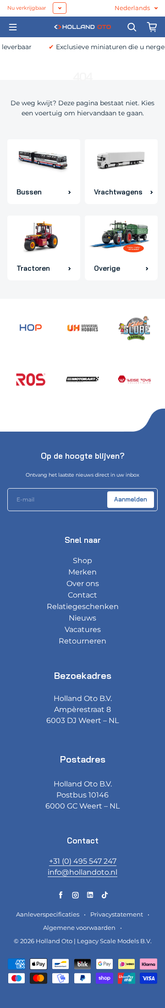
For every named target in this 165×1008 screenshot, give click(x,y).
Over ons (82, 583)
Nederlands (132, 8)
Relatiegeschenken (83, 606)
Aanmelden (130, 499)
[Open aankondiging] (59, 8)
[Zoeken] (132, 27)
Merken (82, 572)
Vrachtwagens (118, 192)
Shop (82, 560)
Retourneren (82, 641)
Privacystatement (116, 914)
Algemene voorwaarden (79, 927)
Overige (107, 268)
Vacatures (83, 629)
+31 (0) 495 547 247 (82, 861)
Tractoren (33, 268)
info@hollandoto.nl (82, 872)
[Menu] (12, 27)
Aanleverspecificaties (47, 914)
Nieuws (82, 618)
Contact (82, 595)
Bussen (29, 192)
